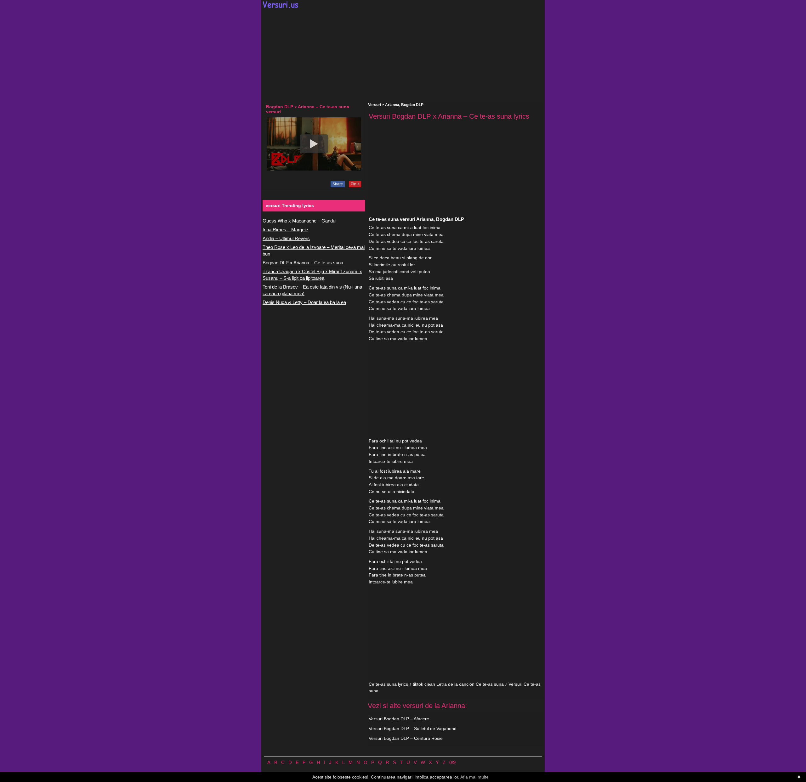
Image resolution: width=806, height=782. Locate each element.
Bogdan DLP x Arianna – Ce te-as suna (303, 262)
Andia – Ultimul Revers (286, 238)
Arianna (392, 105)
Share (337, 184)
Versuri (374, 105)
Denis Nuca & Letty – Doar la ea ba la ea (304, 302)
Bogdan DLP (412, 105)
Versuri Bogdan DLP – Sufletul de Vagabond (413, 728)
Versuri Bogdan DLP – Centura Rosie (406, 738)
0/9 (452, 762)
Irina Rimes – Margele (285, 229)
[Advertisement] (403, 55)
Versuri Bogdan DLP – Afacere (399, 718)
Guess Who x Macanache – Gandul (299, 220)
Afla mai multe (474, 776)
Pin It (355, 184)
